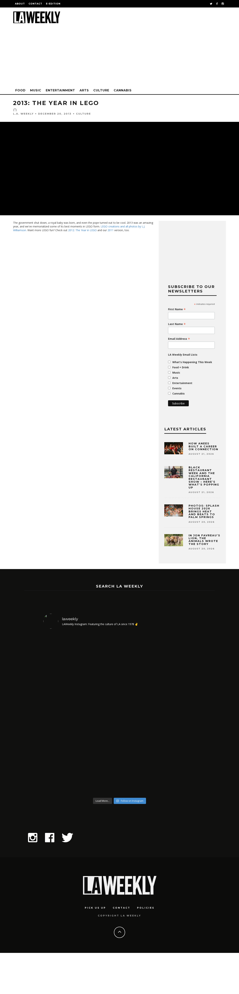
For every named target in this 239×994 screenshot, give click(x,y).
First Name (177, 309)
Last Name (177, 324)
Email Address (179, 339)
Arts (84, 90)
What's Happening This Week (192, 362)
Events (176, 388)
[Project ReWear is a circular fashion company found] (177, 714)
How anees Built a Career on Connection (203, 446)
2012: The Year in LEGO (82, 230)
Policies (145, 907)
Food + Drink (180, 367)
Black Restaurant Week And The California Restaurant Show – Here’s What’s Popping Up (204, 477)
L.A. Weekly (23, 113)
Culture (101, 90)
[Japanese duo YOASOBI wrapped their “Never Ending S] (61, 714)
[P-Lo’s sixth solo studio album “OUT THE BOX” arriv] (138, 714)
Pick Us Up (95, 907)
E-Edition (53, 3)
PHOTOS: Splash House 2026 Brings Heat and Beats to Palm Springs (204, 511)
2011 (111, 230)
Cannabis (123, 90)
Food (20, 90)
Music (35, 90)
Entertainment (60, 90)
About (20, 3)
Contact (35, 3)
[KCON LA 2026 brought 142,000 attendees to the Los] (100, 714)
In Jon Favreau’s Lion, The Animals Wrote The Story (204, 540)
